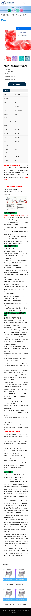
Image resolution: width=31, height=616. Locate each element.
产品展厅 (18, 15)
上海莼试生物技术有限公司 (9, 610)
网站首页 (12, 15)
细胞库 (24, 15)
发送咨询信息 (16, 84)
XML (16, 613)
